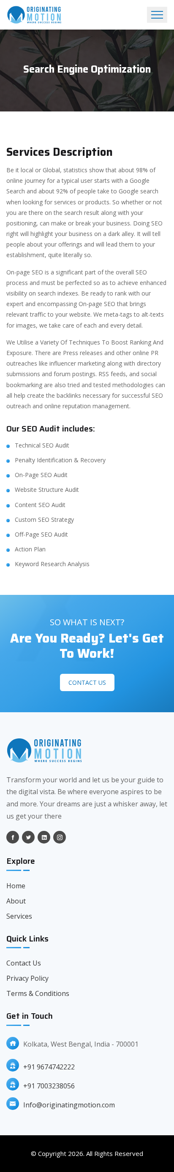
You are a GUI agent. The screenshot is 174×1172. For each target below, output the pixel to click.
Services (19, 916)
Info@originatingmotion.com (69, 1105)
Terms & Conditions (37, 993)
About (16, 901)
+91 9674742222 (49, 1067)
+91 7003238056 (49, 1086)
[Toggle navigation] (157, 15)
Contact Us (87, 682)
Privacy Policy (27, 978)
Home (15, 885)
